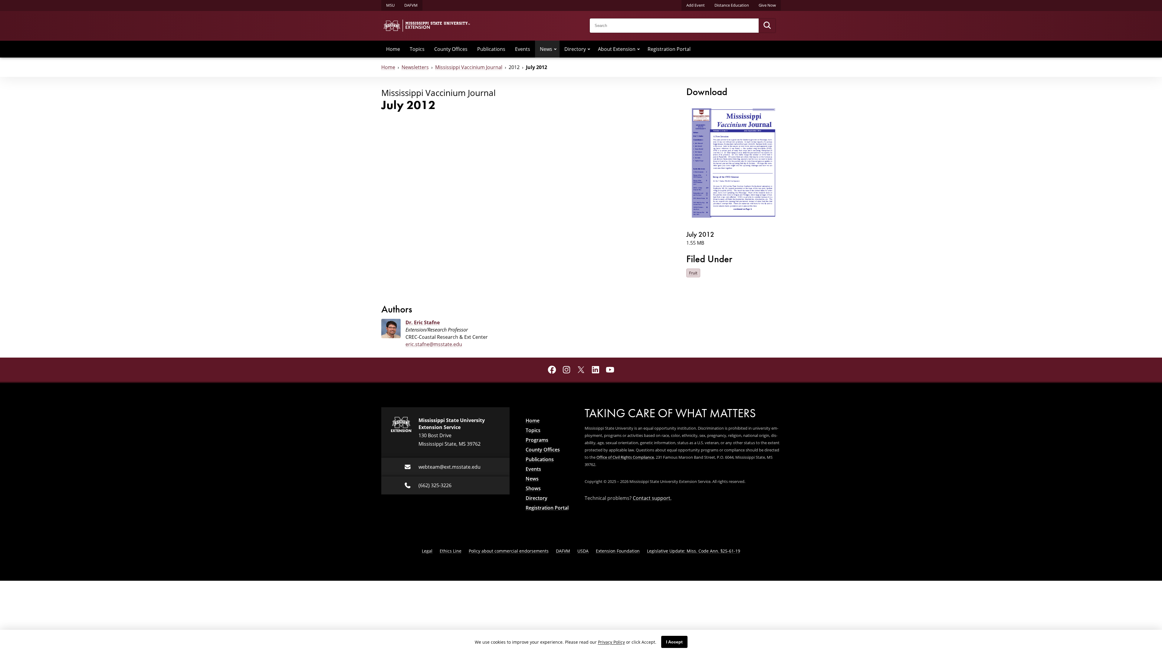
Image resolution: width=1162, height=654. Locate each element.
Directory (575, 49)
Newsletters (415, 67)
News (546, 49)
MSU (390, 5)
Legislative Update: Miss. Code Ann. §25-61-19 (693, 551)
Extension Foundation (618, 551)
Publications (491, 49)
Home (393, 49)
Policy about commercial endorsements (509, 551)
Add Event (695, 5)
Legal (427, 551)
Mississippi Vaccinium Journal (468, 67)
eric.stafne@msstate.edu (433, 344)
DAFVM (411, 5)
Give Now (767, 5)
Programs (537, 440)
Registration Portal (669, 49)
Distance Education (731, 5)
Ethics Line (450, 551)
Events (522, 49)
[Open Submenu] (555, 49)
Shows (533, 488)
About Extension (616, 49)
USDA (583, 551)
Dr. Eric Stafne (422, 322)
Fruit (693, 273)
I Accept (674, 641)
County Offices (451, 49)
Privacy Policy (611, 642)
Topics (417, 49)
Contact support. (652, 498)
